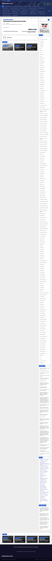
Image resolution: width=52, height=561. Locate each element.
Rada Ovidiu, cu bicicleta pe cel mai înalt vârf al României (7, 540)
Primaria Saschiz (42, 264)
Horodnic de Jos (42, 54)
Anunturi (41, 37)
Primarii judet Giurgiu (33, 13)
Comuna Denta (42, 41)
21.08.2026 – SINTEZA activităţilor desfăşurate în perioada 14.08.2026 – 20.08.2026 (44, 420)
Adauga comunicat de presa (43, 559)
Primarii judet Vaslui (42, 349)
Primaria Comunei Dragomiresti (44, 132)
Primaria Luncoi (42, 184)
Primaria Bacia (42, 69)
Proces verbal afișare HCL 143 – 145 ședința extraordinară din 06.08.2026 (44, 423)
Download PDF (5, 27)
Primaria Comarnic (42, 107)
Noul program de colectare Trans (18, 540)
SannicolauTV (41, 493)
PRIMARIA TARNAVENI (43, 281)
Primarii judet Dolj (42, 13)
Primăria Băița (41, 73)
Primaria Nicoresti (42, 215)
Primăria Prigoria (42, 243)
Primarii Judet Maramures (18, 6)
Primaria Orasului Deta (43, 226)
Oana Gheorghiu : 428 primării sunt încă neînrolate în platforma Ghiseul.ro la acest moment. (44, 448)
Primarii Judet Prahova (43, 332)
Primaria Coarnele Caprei (43, 105)
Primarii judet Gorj (16, 13)
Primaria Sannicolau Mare (43, 260)
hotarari (45, 472)
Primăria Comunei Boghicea (43, 121)
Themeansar (15, 559)
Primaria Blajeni (42, 82)
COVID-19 (41, 50)
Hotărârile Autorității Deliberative (43, 478)
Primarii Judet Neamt (36, 6)
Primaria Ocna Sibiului (5, 19)
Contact (49, 559)
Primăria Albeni (42, 65)
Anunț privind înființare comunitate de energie (43, 540)
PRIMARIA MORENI (42, 195)
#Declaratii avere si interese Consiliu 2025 (16, 24)
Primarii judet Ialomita (43, 321)
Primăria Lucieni (42, 182)
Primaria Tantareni (42, 277)
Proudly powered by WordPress (5, 559)
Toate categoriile (42, 497)
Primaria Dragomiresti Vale (43, 165)
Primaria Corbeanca (42, 152)
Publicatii (46, 489)
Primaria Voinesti (42, 304)
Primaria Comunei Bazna (43, 119)
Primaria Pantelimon (42, 236)
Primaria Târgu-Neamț (43, 279)
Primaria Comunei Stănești (43, 150)
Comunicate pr (15, 15)
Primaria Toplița (42, 287)
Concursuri (41, 471)
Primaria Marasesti (42, 186)
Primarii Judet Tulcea (42, 345)
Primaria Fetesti (42, 169)
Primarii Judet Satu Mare (43, 336)
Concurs (41, 48)
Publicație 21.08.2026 (42, 380)
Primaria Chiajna (42, 103)
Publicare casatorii (42, 489)
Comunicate (41, 46)
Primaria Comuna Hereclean (43, 113)
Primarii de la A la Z (7, 3)
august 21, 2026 (18, 541)
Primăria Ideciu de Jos (43, 178)
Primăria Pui (41, 245)
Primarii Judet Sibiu (11, 19)
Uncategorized (42, 362)
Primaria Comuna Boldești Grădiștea (44, 537)
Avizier (48, 468)
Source (8, 27)
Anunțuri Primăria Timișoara (43, 468)
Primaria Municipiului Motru (43, 203)
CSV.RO (20, 551)
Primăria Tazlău (42, 285)
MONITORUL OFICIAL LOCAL (43, 482)
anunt (45, 459)
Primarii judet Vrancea (43, 351)
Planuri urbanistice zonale (43, 486)
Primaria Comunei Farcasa (43, 136)
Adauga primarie (37, 559)
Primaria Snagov (42, 268)
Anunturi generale (42, 462)
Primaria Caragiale (42, 97)
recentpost (47, 492)
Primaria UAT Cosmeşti (43, 294)
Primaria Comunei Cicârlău (43, 123)
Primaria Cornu (42, 154)
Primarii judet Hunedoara (7, 13)
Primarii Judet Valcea (42, 347)
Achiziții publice (42, 459)
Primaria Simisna (42, 266)
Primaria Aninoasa (42, 67)
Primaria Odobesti (42, 219)
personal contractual (42, 485)
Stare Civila (45, 493)
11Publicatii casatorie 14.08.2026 (19, 48)
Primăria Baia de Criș (42, 71)
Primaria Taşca (42, 283)
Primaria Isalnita (42, 180)
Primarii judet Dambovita (7, 15)
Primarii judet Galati (24, 13)
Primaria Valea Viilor (42, 300)
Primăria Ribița (42, 251)
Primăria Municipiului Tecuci (43, 205)
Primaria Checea (42, 101)
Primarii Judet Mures (27, 6)
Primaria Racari (42, 247)
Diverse (41, 52)
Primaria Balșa (42, 75)
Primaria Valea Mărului (43, 298)
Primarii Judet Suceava (43, 340)
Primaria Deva (42, 161)
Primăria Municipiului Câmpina (44, 201)
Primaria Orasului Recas (43, 234)
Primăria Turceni (42, 289)
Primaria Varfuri (42, 302)
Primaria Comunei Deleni (43, 130)
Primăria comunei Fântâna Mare (44, 134)
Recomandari (41, 355)
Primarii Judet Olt (42, 330)
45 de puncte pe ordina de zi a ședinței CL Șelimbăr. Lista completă (28, 32)
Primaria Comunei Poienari (43, 144)
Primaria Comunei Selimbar (6, 45)
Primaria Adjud (42, 63)
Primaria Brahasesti (42, 90)
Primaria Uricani (42, 296)
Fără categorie (41, 472)
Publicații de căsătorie (42, 492)
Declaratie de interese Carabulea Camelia (11, 31)
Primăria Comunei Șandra (43, 146)
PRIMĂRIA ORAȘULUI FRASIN (44, 228)
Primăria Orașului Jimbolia (43, 232)
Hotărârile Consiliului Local (43, 479)
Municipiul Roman (42, 58)
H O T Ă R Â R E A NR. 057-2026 (31, 48)
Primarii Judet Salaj (42, 334)
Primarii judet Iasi (42, 323)
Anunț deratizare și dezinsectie (7, 48)
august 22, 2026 (6, 541)
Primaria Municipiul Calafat (43, 199)
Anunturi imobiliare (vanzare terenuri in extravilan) (44, 464)
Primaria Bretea (42, 92)
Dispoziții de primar (45, 471)
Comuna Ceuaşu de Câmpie (43, 39)
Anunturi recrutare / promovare (43, 465)
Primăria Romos (42, 253)
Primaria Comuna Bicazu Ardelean (44, 109)
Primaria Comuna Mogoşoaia (44, 115)
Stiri (40, 357)
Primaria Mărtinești (42, 188)
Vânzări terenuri (46, 500)
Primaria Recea (42, 249)
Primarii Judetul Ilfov (8, 6)
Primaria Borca (42, 86)
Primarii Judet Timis (5, 538)
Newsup (12, 559)
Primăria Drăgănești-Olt (43, 163)
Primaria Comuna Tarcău (43, 117)
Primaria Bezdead (42, 80)
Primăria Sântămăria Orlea (43, 262)
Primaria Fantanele (42, 167)
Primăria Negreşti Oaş (43, 213)
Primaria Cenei (42, 99)
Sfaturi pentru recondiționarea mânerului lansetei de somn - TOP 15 (44, 518)
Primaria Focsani (42, 171)
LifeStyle (41, 56)
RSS (47, 559)
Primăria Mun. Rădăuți (43, 197)
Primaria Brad (41, 88)
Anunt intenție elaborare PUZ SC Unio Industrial (32, 540)
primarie (8, 23)
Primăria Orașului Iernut (43, 230)
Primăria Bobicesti (42, 84)
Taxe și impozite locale (42, 496)
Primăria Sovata (42, 270)
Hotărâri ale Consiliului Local (43, 475)
